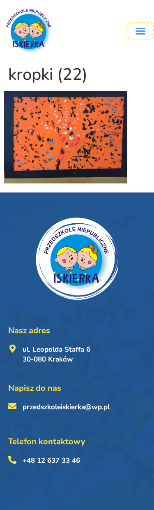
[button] (140, 31)
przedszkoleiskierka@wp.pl (66, 407)
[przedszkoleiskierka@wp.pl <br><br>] (12, 406)
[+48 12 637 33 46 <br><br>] (12, 460)
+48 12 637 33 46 (51, 460)
